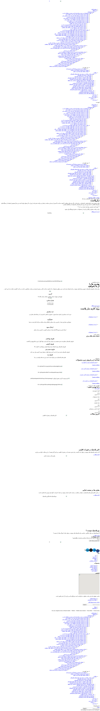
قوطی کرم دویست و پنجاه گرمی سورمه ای (76, 68)
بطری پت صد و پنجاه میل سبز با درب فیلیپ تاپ (78, 21)
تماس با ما (94, 96)
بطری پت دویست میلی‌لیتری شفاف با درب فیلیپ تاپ (76, 19)
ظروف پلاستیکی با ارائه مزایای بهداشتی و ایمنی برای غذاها (81, 80)
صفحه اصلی (94, 9)
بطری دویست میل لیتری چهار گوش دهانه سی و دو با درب (76, 30)
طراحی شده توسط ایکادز (93, 602)
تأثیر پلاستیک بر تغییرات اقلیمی (87, 90)
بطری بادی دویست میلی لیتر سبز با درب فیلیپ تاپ (77, 14)
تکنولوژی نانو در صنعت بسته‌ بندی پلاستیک (82, 87)
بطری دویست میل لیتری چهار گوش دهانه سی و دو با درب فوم (72, 32)
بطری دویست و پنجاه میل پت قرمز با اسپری (70, 41)
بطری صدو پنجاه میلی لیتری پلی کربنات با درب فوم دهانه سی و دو (65, 48)
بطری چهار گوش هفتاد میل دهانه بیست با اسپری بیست (73, 26)
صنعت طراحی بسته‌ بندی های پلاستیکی (85, 81)
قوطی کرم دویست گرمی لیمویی (62, 65)
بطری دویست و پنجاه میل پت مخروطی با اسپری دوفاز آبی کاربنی (63, 43)
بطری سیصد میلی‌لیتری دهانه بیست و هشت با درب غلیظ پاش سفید (68, 46)
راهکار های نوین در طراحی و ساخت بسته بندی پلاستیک (81, 84)
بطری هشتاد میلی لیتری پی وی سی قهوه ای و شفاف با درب (72, 52)
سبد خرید (95, 99)
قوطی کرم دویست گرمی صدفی (67, 62)
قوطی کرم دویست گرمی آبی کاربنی (67, 57)
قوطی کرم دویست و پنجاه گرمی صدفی (80, 70)
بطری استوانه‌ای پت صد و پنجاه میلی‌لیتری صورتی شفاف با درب (77, 13)
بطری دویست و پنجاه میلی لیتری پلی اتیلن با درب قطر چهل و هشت (60, 44)
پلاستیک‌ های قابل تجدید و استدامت (86, 93)
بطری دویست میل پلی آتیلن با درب (78, 28)
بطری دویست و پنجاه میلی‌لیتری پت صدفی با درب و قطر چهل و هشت (70, 45)
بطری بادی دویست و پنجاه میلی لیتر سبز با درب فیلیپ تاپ (75, 15)
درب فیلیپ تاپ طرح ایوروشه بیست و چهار (70, 54)
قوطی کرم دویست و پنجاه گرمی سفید (58, 66)
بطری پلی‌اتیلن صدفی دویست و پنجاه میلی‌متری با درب (73, 24)
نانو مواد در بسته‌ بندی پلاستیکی (84, 75)
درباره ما (95, 94)
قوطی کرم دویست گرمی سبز (73, 59)
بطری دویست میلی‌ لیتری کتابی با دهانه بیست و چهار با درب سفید (71, 37)
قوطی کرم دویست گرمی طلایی (65, 63)
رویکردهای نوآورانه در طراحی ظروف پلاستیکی (83, 85)
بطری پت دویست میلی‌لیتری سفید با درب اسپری (78, 17)
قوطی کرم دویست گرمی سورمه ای (69, 61)
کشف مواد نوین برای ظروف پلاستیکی (82, 76)
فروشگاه (95, 10)
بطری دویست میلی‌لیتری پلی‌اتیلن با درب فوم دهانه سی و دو (72, 39)
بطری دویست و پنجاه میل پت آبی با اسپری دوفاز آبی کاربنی (69, 40)
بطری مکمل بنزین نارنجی (69, 50)
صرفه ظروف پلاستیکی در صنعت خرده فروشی (83, 83)
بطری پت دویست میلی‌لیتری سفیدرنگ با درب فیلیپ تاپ (76, 18)
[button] (50, 102)
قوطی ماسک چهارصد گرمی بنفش (81, 71)
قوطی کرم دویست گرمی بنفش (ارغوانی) (74, 58)
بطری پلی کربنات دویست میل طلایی (77, 23)
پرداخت (92, 98)
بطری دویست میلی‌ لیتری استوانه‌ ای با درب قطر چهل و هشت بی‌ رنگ (70, 33)
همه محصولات (91, 11)
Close (98, 707)
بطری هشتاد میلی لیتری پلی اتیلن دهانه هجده (76, 36)
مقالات (95, 72)
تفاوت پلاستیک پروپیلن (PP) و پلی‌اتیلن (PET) (81, 88)
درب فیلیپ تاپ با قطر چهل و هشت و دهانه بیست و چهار (70, 53)
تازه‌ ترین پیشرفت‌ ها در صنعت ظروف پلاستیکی (80, 89)
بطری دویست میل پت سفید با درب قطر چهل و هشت (74, 27)
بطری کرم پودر (74, 49)
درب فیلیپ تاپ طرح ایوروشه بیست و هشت (68, 55)
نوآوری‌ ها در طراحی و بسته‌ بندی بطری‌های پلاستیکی (82, 74)
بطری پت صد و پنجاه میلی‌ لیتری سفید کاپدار (79, 22)
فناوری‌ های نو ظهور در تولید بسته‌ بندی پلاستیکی (80, 79)
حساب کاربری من (93, 97)
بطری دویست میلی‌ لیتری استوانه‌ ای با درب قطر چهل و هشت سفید (70, 35)
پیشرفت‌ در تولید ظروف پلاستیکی (86, 92)
